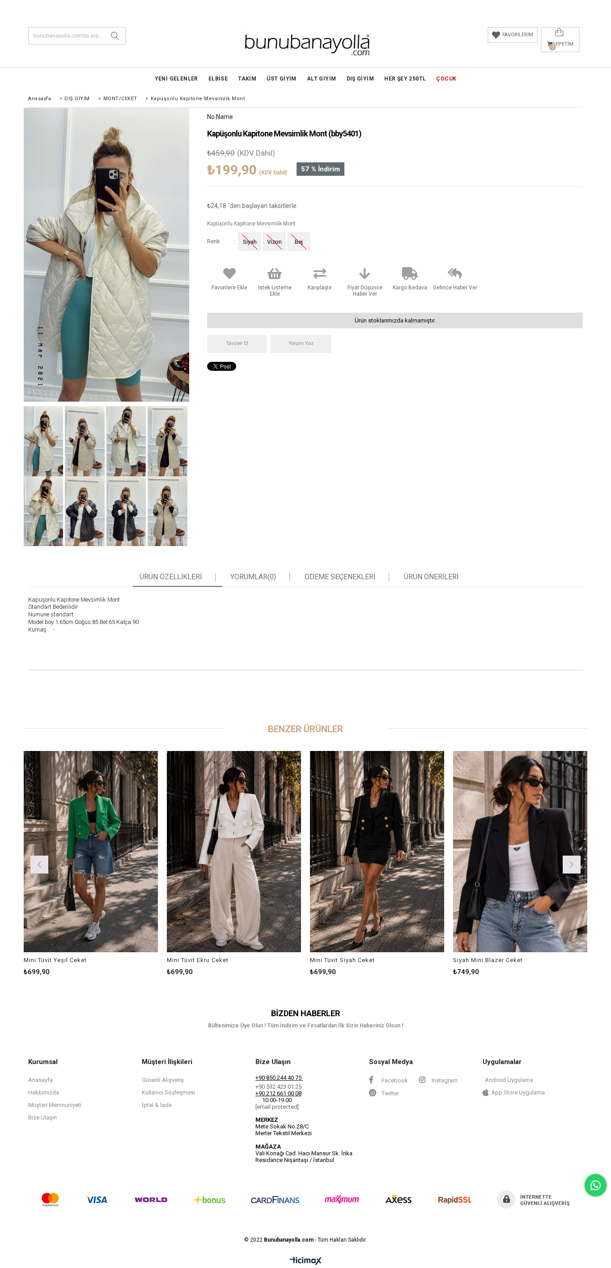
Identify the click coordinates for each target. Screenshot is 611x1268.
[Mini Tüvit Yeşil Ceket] (91, 851)
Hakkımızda (43, 1092)
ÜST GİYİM (282, 79)
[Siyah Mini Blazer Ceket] (520, 851)
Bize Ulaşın (42, 1117)
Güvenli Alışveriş (163, 1080)
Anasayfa (40, 1080)
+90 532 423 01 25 (278, 1086)
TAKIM (247, 79)
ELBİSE (218, 79)
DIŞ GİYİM (360, 79)
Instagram (444, 1080)
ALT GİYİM (321, 79)
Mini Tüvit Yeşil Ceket (55, 960)
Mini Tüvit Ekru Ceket (198, 960)
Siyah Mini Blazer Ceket (488, 960)
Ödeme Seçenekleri (340, 577)
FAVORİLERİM (517, 35)
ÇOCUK (446, 79)
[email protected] (277, 1106)
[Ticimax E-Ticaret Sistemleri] (306, 1261)
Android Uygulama (509, 1080)
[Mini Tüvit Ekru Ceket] (234, 851)
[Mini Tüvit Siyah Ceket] (377, 851)
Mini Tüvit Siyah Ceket (342, 960)
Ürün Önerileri (431, 577)
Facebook (394, 1080)
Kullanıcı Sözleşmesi (168, 1092)
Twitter (389, 1093)
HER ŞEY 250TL (405, 79)
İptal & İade (157, 1105)
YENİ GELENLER (176, 79)
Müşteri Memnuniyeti (54, 1105)
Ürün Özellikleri (171, 577)
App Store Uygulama (518, 1092)
